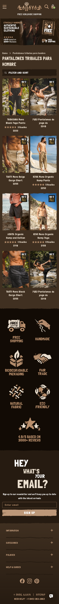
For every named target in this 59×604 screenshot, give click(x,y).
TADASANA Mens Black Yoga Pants (15, 121)
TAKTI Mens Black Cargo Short (15, 293)
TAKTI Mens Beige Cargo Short (15, 178)
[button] (4, 6)
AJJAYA (27, 594)
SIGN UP (29, 513)
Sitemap (40, 594)
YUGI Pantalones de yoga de (43, 121)
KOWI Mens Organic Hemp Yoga (43, 236)
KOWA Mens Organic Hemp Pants (43, 178)
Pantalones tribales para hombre (29, 53)
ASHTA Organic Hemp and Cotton (15, 236)
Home (5, 53)
